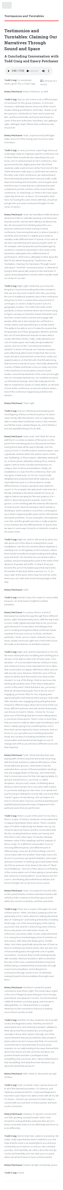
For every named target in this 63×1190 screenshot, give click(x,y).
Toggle (7, 6)
